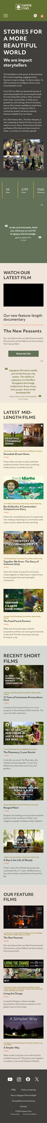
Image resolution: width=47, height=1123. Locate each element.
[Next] (41, 361)
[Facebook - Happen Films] (28, 1079)
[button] (35, 15)
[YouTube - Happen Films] (10, 1079)
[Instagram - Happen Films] (19, 1079)
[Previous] (35, 361)
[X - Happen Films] (37, 1079)
